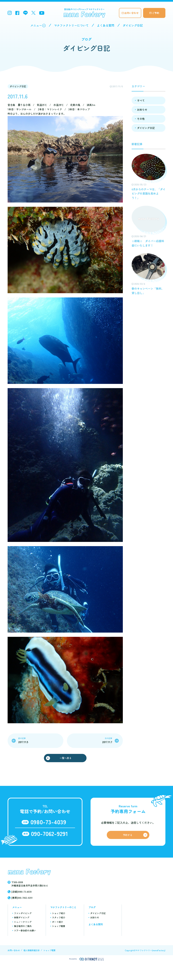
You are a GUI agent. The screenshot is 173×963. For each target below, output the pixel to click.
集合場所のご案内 (23, 926)
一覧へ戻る (65, 758)
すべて (141, 100)
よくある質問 (105, 25)
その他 (141, 118)
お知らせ (142, 109)
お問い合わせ (131, 13)
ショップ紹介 (58, 913)
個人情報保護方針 (31, 950)
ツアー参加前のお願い (25, 930)
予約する (127, 835)
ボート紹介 (57, 921)
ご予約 (155, 13)
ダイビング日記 (133, 25)
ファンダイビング (23, 913)
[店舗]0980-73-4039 (21, 891)
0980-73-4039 (48, 821)
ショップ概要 (58, 926)
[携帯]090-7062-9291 (22, 897)
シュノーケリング (23, 921)
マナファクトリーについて (71, 25)
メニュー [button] (36, 25)
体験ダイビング (21, 917)
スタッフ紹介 (58, 917)
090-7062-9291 (49, 833)
